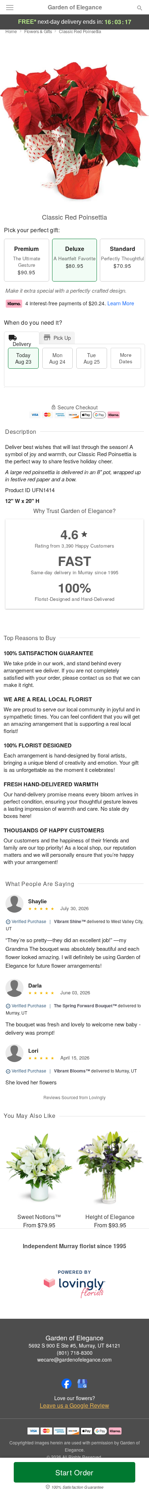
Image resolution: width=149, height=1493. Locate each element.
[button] (133, 1477)
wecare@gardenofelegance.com (74, 1359)
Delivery (22, 342)
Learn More (120, 303)
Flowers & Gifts (38, 31)
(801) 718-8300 (75, 1352)
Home (11, 31)
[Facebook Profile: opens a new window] (66, 1384)
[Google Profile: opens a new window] (82, 1384)
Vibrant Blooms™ (72, 1070)
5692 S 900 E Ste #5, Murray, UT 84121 (74, 1345)
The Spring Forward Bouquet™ (85, 1005)
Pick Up (62, 337)
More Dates (125, 358)
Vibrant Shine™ (70, 921)
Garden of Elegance (75, 7)
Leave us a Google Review (74, 1405)
